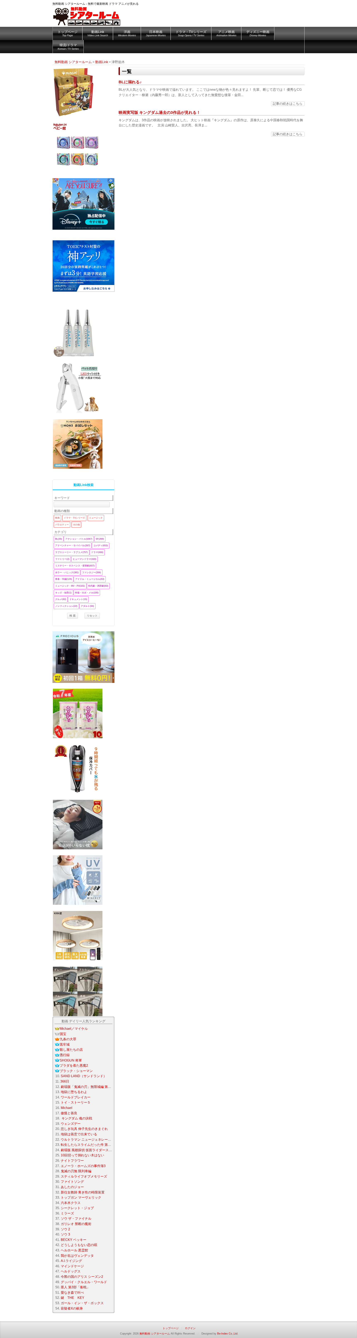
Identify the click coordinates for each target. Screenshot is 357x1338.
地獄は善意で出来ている (79, 1134)
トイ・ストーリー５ (75, 1102)
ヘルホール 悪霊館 (74, 1250)
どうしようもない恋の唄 (79, 1245)
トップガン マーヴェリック (81, 1197)
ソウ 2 (65, 1229)
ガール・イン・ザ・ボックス (82, 1303)
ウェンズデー (71, 1123)
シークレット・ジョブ (77, 1208)
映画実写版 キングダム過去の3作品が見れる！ (159, 112)
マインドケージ (72, 1266)
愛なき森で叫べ (72, 1292)
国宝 (63, 1034)
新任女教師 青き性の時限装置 (83, 1192)
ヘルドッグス (71, 1271)
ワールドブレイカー (75, 1097)
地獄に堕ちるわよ (74, 1092)
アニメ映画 (226, 33)
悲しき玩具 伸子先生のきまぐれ (84, 1129)
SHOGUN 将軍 (71, 1060)
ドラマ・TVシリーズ (191, 33)
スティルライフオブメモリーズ (84, 1176)
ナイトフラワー (72, 1160)
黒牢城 (65, 1044)
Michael (66, 1108)
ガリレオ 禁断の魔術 (76, 1224)
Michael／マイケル (74, 1028)
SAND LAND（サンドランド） (84, 1076)
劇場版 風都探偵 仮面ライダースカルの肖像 (93, 1150)
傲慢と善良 (69, 1113)
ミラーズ (67, 1213)
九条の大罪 (68, 1039)
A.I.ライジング (71, 1261)
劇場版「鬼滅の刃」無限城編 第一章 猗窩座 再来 (97, 1087)
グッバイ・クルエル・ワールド (84, 1282)
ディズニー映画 (257, 33)
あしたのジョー (72, 1187)
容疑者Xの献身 (72, 1308)
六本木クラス (71, 1203)
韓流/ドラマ (68, 46)
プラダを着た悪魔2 (74, 1065)
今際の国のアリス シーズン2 (82, 1276)
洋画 (127, 33)
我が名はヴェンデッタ (77, 1255)
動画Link (97, 33)
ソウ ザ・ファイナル (76, 1218)
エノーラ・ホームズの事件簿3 (83, 1166)
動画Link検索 (84, 485)
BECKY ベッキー (73, 1240)
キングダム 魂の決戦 (76, 1118)
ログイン (190, 1328)
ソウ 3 (65, 1234)
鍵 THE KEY (72, 1297)
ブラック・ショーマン (76, 1071)
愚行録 (65, 1055)
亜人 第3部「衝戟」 (75, 1287)
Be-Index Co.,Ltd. (227, 1333)
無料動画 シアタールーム (154, 1333)
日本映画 (156, 33)
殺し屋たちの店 (71, 1049)
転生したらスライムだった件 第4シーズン (92, 1144)
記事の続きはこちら (287, 103)
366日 (64, 1081)
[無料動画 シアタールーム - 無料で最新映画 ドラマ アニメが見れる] (86, 13)
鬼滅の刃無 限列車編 (76, 1171)
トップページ (67, 33)
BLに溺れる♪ (130, 82)
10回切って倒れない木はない (82, 1155)
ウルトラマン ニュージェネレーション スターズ (96, 1139)
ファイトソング (72, 1181)
